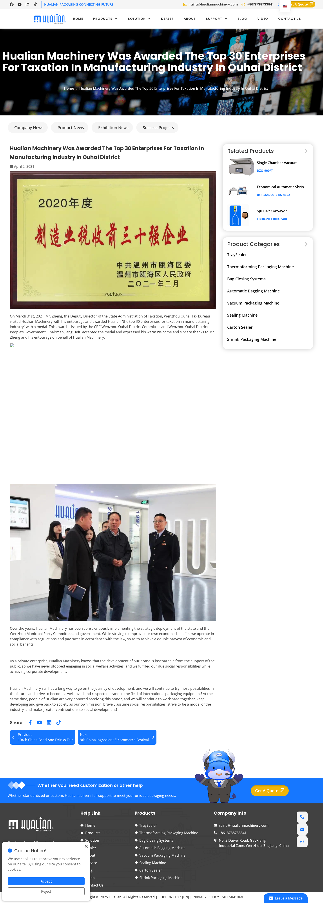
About (190, 18)
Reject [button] (46, 891)
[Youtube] (20, 4)
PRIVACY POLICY (206, 897)
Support (214, 18)
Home (78, 18)
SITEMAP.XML (233, 897)
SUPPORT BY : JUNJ (174, 897)
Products (103, 18)
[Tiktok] (35, 4)
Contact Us (289, 18)
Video (262, 18)
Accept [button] (46, 881)
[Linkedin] (27, 4)
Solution (137, 18)
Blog (242, 18)
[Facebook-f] (30, 722)
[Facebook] (12, 4)
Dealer (167, 18)
